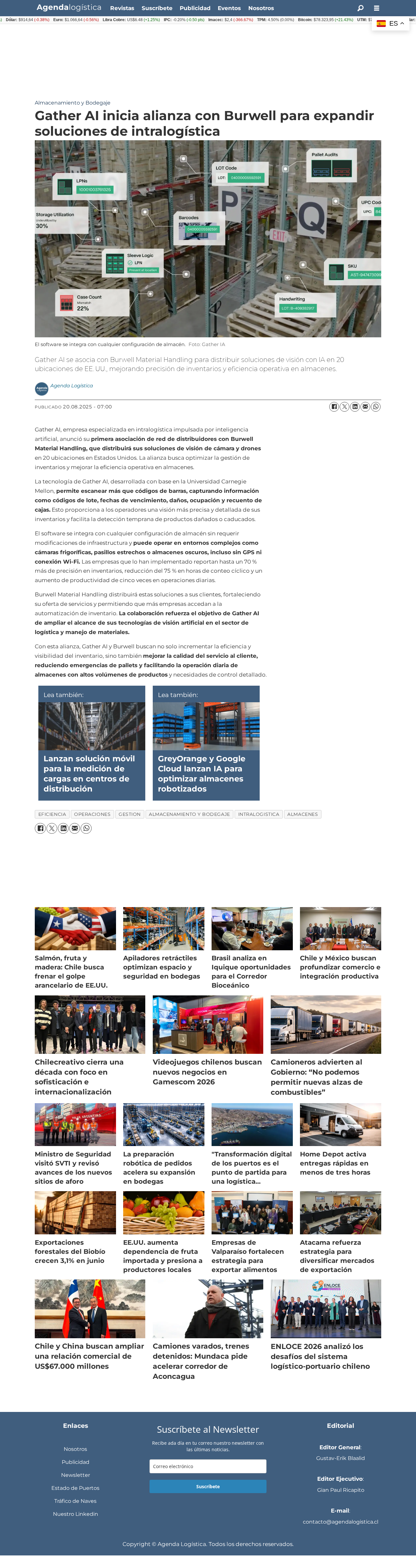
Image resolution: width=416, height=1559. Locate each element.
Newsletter (75, 1475)
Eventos (229, 8)
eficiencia (52, 814)
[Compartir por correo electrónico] (365, 407)
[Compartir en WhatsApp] (376, 407)
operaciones (92, 814)
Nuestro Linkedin (75, 1514)
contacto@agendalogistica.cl (340, 1522)
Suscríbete (157, 8)
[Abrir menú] (376, 8)
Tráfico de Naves (75, 1501)
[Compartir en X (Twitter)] (344, 407)
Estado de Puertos (75, 1488)
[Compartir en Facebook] (334, 407)
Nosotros (261, 8)
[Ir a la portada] (68, 8)
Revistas (122, 8)
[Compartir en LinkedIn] (355, 407)
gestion (130, 814)
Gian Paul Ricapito (340, 1490)
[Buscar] (360, 8)
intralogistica (259, 814)
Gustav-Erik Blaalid (340, 1458)
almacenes (302, 814)
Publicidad (195, 8)
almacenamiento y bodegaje (189, 814)
